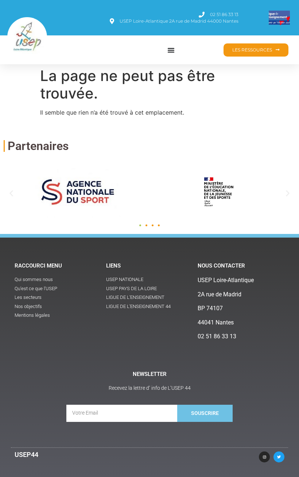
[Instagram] (264, 456)
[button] (11, 193)
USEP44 (26, 454)
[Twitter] (278, 456)
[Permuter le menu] (171, 50)
